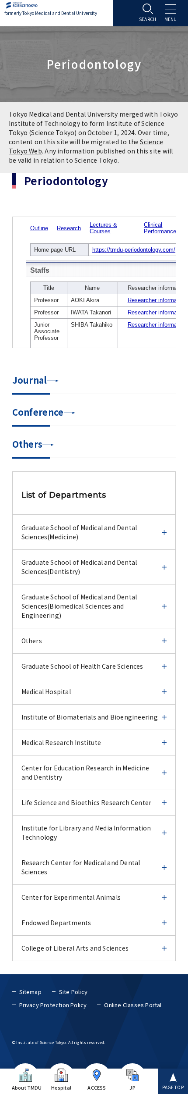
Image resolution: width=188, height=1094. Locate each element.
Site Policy (73, 991)
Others (27, 444)
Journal (29, 380)
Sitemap (30, 991)
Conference (38, 412)
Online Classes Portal (132, 1005)
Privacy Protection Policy (53, 1005)
